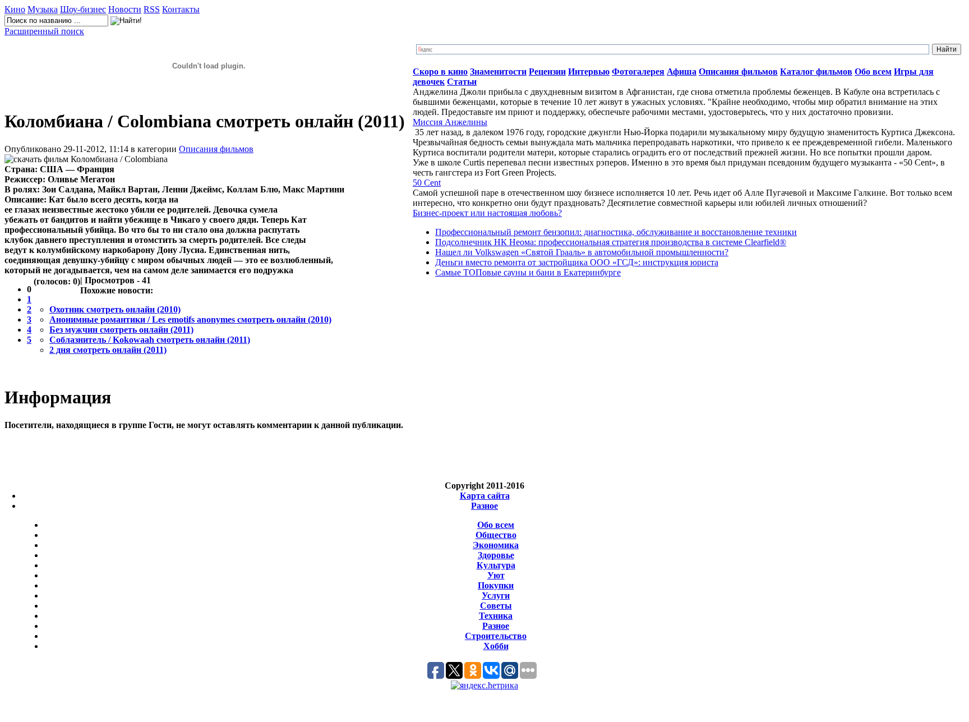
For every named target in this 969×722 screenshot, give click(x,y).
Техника (496, 615)
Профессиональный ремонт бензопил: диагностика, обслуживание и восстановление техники (616, 232)
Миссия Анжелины (450, 122)
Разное (484, 506)
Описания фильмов (216, 149)
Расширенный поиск (44, 31)
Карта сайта (485, 495)
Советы (496, 605)
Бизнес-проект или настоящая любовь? (487, 213)
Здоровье (496, 555)
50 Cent (427, 182)
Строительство (496, 636)
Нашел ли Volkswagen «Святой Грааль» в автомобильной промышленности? (581, 252)
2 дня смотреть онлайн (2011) (108, 350)
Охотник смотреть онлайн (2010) (115, 309)
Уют (496, 575)
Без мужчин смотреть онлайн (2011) (121, 329)
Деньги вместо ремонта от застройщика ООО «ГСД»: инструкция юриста (576, 262)
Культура (496, 565)
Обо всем (495, 525)
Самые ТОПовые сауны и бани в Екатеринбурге (528, 272)
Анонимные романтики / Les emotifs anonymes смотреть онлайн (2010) (190, 319)
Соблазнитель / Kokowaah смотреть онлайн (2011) (149, 339)
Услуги (496, 595)
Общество (496, 535)
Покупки (496, 585)
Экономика (496, 545)
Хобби (496, 646)
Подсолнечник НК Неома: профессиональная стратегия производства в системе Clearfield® (610, 242)
